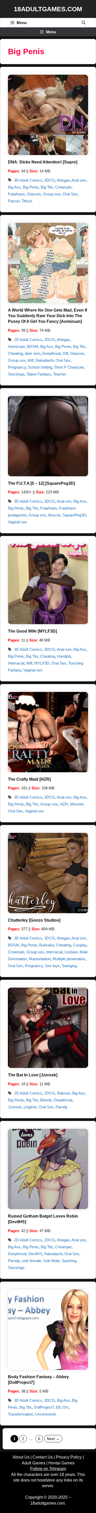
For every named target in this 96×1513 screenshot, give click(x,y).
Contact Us (43, 1457)
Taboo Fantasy (39, 374)
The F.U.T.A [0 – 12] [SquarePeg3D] (41, 483)
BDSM (32, 346)
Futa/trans (16, 194)
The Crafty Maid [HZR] (29, 779)
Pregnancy (17, 367)
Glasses (34, 194)
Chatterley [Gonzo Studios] (34, 920)
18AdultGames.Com (48, 9)
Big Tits (47, 187)
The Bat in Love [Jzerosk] (32, 1075)
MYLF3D (41, 663)
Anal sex (78, 180)
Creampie (63, 187)
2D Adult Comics (28, 339)
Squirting (69, 1260)
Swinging (69, 966)
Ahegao (63, 180)
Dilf (65, 353)
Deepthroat (51, 353)
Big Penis (31, 187)
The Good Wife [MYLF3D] (32, 631)
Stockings (16, 374)
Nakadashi (45, 360)
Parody (62, 1107)
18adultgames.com (47, 1503)
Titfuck (27, 201)
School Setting (40, 367)
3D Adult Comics (28, 180)
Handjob (64, 656)
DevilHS (35, 1254)
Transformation (20, 1414)
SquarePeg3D (74, 515)
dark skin (32, 353)
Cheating (15, 353)
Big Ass (14, 187)
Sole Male (51, 1260)
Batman (63, 1093)
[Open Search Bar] (83, 22)
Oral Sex (70, 194)
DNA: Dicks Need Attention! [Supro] (42, 162)
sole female (31, 1260)
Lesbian (71, 952)
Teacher (59, 374)
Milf (31, 360)
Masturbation (40, 959)
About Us (21, 1457)
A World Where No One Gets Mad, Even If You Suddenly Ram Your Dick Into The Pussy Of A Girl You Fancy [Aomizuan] (47, 316)
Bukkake (46, 945)
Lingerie (30, 1107)
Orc (65, 1407)
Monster (76, 804)
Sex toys (52, 966)
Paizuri (13, 201)
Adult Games (33, 1463)
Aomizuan (16, 346)
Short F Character (69, 367)
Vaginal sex (17, 522)
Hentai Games (61, 1463)
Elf (58, 1407)
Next (53, 1439)
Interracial (16, 663)
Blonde (46, 1100)
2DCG (49, 339)
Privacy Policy (69, 1457)
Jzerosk (15, 1107)
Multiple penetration (69, 959)
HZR (64, 804)
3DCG (49, 180)
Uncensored (45, 1414)
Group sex (52, 194)
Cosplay (80, 945)
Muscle (54, 515)
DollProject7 (44, 1407)
